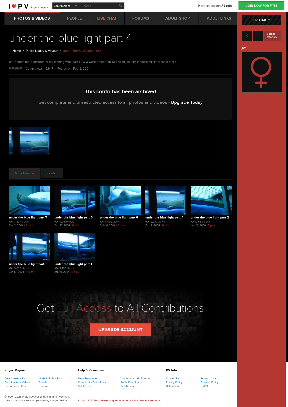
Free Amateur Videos (17, 382)
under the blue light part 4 (164, 217)
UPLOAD (260, 20)
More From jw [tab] (25, 173)
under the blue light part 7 (28, 217)
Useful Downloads (131, 382)
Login (228, 6)
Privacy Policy (174, 382)
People (43, 382)
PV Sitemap (127, 386)
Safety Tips (84, 386)
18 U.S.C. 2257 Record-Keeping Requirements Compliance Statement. (118, 400)
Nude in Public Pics (50, 378)
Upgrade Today (186, 102)
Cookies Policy (209, 382)
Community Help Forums (135, 378)
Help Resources (87, 378)
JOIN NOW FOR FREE (261, 6)
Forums (43, 386)
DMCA (204, 386)
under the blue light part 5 (73, 217)
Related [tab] (52, 173)
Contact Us (172, 378)
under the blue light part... (28, 264)
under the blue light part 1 (73, 264)
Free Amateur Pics (15, 378)
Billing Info (172, 386)
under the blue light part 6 (119, 217)
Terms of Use (208, 378)
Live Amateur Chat (15, 386)
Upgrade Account (120, 329)
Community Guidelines (92, 382)
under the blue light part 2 (210, 217)
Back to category (272, 35)
